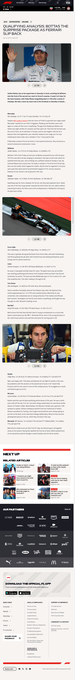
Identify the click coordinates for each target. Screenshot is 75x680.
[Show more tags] (31, 22)
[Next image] (45, 85)
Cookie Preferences (34, 657)
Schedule (20, 2)
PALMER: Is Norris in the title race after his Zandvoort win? (59, 493)
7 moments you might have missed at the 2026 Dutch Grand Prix (24, 478)
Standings (42, 2)
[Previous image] (29, 85)
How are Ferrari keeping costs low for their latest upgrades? (59, 480)
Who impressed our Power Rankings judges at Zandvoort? (25, 491)
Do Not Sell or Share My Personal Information (35, 641)
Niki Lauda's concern (20, 120)
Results (31, 2)
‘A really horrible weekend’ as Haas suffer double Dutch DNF (60, 467)
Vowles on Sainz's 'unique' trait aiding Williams (25, 466)
